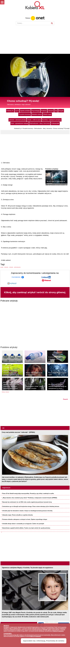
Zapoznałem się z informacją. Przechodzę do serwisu (43, 641)
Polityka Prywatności (58, 631)
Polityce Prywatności (35, 636)
